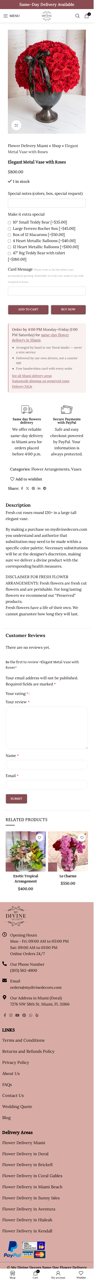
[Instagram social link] (11, 1015)
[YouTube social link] (17, 1015)
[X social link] (27, 488)
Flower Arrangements (50, 469)
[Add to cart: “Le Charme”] (52, 867)
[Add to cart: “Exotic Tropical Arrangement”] (10, 867)
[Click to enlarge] (16, 125)
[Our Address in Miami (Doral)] (4, 997)
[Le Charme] (68, 851)
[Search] (77, 15)
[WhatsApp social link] (31, 1015)
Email (12, 775)
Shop (56, 145)
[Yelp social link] (37, 1015)
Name (12, 755)
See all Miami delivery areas (32, 376)
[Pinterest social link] (33, 488)
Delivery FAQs (22, 386)
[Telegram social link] (45, 488)
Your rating (17, 694)
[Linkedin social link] (39, 488)
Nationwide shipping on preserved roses (40, 381)
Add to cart (28, 309)
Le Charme (68, 876)
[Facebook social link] (22, 488)
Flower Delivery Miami (28, 145)
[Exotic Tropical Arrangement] (26, 851)
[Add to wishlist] (40, 837)
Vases (76, 469)
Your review (18, 701)
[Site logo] (46, 15)
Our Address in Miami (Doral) (36, 998)
